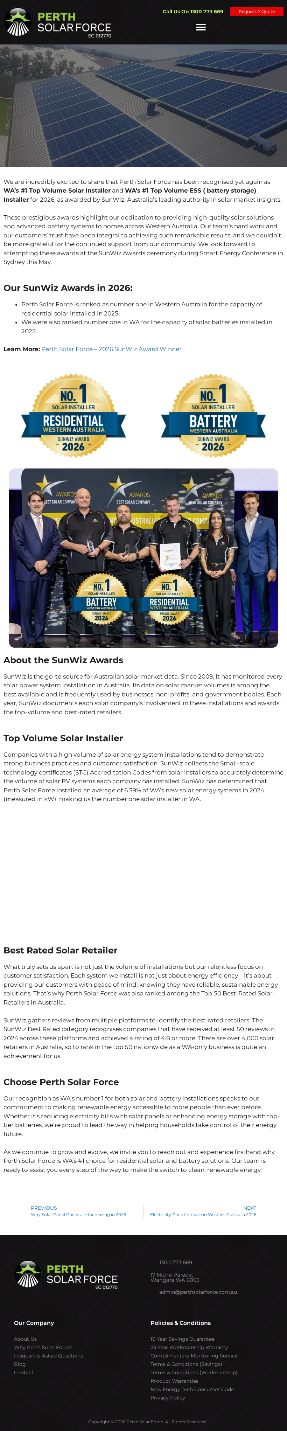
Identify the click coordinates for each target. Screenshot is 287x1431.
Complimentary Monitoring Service (194, 1356)
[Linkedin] (100, 1306)
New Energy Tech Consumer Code (192, 1389)
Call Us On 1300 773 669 (193, 11)
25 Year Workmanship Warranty (189, 1347)
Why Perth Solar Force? (43, 1347)
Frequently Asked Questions (48, 1356)
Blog (20, 1364)
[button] (201, 27)
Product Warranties (174, 1381)
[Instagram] (58, 1306)
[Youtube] (72, 1306)
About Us (25, 1339)
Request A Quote (257, 11)
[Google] (114, 1306)
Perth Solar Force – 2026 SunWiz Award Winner (111, 349)
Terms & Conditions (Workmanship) (194, 1372)
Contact (24, 1372)
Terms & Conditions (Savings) (186, 1364)
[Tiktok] (86, 1306)
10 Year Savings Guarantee (182, 1339)
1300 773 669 (175, 1262)
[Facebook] (44, 1306)
